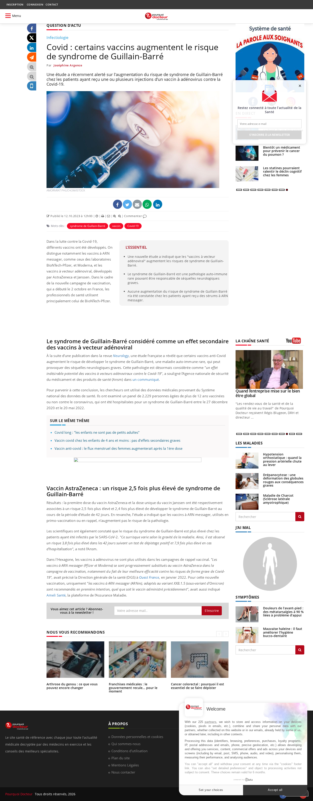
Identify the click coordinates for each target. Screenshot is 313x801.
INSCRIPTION (15, 4)
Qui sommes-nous (125, 743)
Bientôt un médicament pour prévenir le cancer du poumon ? (281, 151)
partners (210, 722)
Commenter (133, 216)
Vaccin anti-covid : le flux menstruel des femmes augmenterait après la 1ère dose (118, 448)
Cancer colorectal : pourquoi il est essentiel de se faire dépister (197, 686)
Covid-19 (133, 226)
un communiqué (145, 379)
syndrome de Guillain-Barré (87, 226)
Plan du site (120, 758)
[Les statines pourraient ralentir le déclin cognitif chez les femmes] (247, 173)
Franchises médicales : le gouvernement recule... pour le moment (133, 687)
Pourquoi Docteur (19, 794)
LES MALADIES (249, 443)
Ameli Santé (56, 595)
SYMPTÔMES (247, 597)
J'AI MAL (243, 527)
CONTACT (52, 4)
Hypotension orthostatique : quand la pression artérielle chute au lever (282, 459)
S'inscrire (212, 610)
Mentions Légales (125, 765)
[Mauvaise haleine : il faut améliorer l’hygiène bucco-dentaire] (247, 634)
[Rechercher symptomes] (299, 649)
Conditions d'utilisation (129, 751)
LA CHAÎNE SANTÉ (252, 340)
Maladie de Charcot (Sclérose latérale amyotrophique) (278, 499)
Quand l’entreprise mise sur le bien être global (268, 393)
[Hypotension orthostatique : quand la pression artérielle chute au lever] (247, 460)
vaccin (116, 226)
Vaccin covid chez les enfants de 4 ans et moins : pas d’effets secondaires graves (117, 440)
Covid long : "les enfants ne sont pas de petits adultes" (97, 432)
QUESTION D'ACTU (64, 25)
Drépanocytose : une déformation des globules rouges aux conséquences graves (283, 480)
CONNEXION (35, 4)
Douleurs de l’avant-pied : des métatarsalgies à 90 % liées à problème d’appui (283, 611)
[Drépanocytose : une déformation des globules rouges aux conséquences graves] (247, 481)
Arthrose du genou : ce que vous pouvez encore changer (72, 686)
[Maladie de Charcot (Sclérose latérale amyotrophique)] (247, 501)
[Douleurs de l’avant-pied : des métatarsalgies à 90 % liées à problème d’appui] (247, 614)
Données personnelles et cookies (137, 736)
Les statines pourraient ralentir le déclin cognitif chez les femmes (282, 171)
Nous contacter (123, 772)
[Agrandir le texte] (31, 67)
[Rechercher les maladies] (299, 516)
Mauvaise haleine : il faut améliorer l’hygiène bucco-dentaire (282, 632)
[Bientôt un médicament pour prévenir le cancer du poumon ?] (247, 153)
